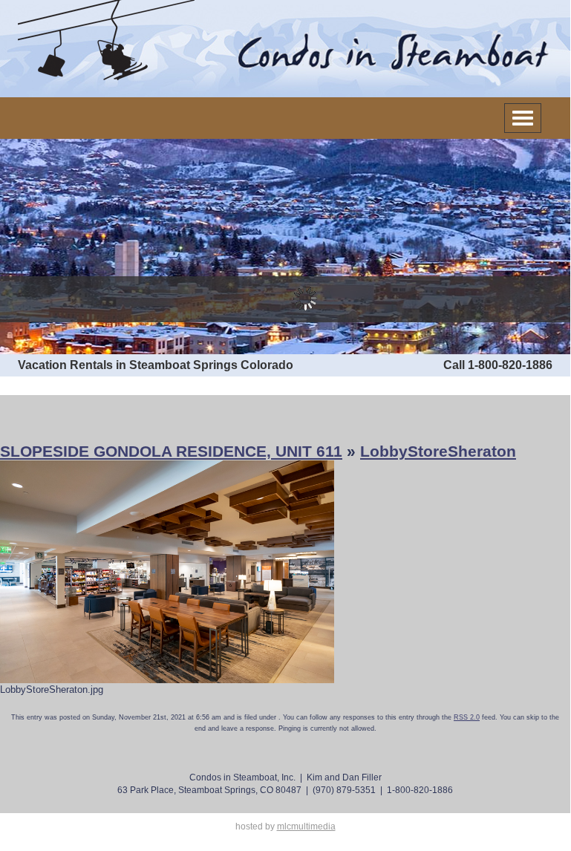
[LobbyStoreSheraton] (167, 571)
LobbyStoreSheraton (438, 451)
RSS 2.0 (467, 717)
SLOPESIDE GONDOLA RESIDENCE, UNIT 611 (171, 451)
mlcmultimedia (306, 826)
